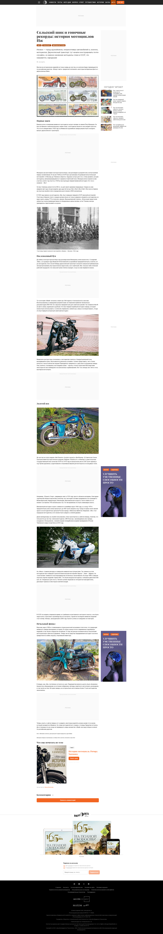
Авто (113, 2)
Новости (52, 2)
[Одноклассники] (84, 884)
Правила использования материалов (59, 889)
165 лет (120, 2)
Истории (100, 2)
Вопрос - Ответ (78, 2)
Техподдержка (91, 892)
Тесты (59, 2)
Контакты (66, 887)
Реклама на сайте (89, 887)
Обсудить (42, 62)
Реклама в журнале (102, 887)
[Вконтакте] (79, 884)
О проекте (58, 887)
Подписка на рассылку (70, 863)
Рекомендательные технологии (76, 892)
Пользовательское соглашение (80, 889)
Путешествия (90, 2)
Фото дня (67, 2)
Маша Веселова (49, 787)
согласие (70, 865)
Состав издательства (77, 887)
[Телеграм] (88, 884)
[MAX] (74, 884)
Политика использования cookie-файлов (102, 889)
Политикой (69, 867)
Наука (107, 2)
